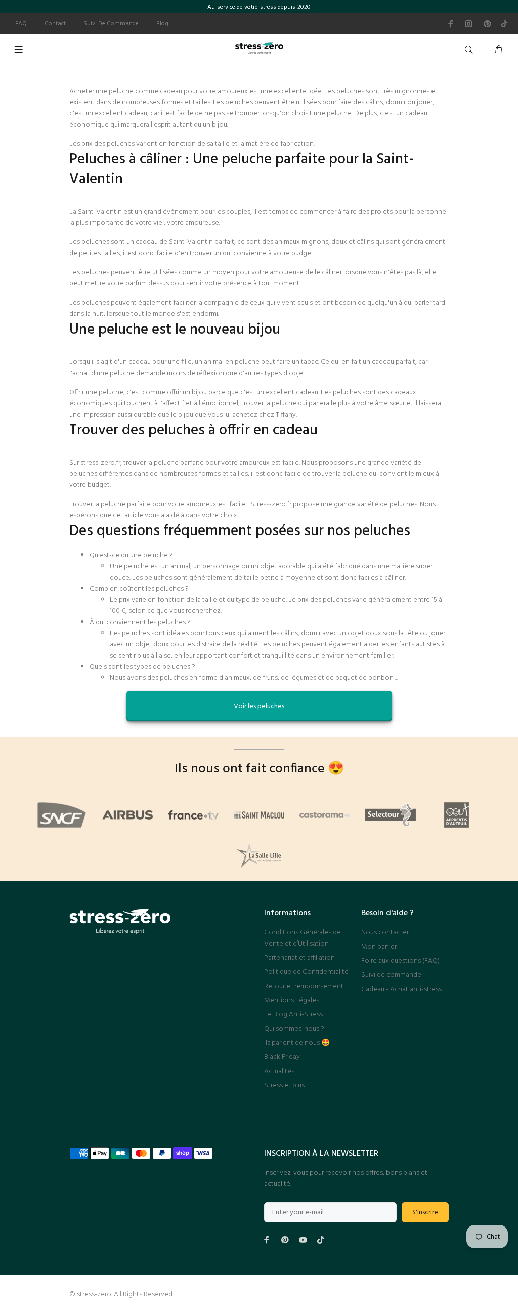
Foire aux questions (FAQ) (400, 961)
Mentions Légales (291, 1000)
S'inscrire (425, 1212)
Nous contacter (385, 932)
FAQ (21, 24)
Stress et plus (284, 1085)
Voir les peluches (259, 706)
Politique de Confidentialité (306, 972)
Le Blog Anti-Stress (293, 1014)
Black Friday (282, 1057)
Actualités (279, 1071)
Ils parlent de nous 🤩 (297, 1043)
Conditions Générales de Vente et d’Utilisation (302, 938)
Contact (55, 24)
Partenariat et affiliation (299, 958)
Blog (162, 24)
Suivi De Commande (111, 24)
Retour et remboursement (303, 986)
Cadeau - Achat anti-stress (401, 989)
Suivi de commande (391, 975)
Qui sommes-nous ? (294, 1029)
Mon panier (379, 947)
